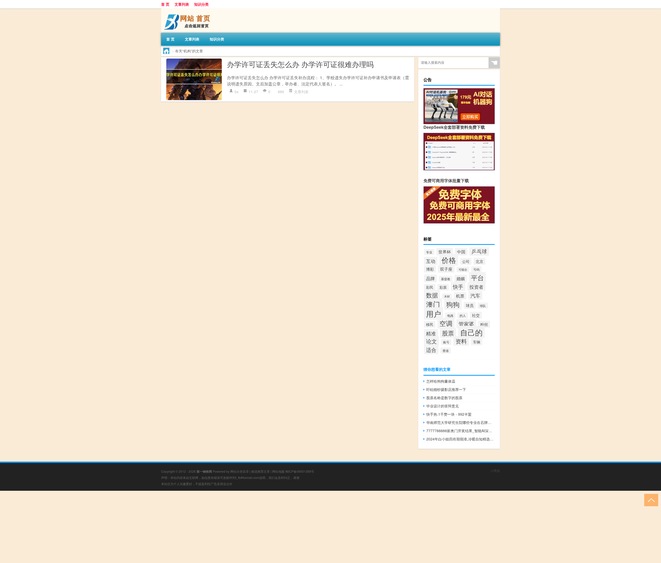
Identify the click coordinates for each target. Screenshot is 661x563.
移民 (429, 324)
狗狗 (453, 304)
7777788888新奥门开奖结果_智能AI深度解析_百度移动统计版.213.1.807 (460, 430)
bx (237, 91)
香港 (446, 350)
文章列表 (182, 4)
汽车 (475, 295)
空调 (445, 323)
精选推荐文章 (260, 471)
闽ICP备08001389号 (299, 471)
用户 (433, 313)
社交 (476, 315)
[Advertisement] (155, 527)
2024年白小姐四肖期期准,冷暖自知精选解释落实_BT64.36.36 (460, 438)
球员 (470, 305)
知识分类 (201, 4)
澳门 (433, 304)
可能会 (463, 269)
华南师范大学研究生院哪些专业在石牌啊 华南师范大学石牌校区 (460, 422)
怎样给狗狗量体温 (440, 381)
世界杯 (444, 252)
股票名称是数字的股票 (444, 397)
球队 (483, 305)
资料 (461, 341)
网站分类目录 (239, 471)
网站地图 (278, 471)
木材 (447, 296)
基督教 (445, 279)
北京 (479, 261)
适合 (431, 349)
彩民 (429, 287)
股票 (448, 332)
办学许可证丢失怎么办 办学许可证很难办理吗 (300, 64)
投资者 (476, 286)
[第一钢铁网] (188, 10)
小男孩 (495, 470)
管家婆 (466, 323)
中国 (461, 252)
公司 (465, 261)
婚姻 (461, 279)
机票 (460, 296)
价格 (449, 259)
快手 (458, 286)
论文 (431, 341)
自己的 (471, 332)
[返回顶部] (650, 499)
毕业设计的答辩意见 (442, 405)
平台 (477, 277)
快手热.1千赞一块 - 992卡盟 (448, 414)
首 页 (165, 4)
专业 (429, 252)
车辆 (476, 341)
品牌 (430, 278)
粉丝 (484, 324)
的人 (463, 315)
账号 (446, 342)
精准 (431, 333)
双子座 (446, 269)
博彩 (430, 269)
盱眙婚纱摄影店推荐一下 (446, 389)
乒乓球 (479, 251)
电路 (450, 315)
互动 (430, 261)
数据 (432, 295)
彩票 (443, 287)
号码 (476, 269)
